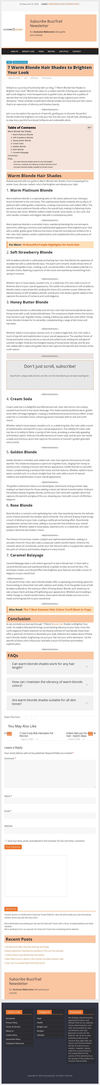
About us (10, 1031)
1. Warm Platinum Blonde (22, 134)
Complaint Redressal (15, 1043)
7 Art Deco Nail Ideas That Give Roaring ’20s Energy (26, 947)
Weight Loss (28, 51)
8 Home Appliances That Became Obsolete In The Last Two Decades (33, 951)
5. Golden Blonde (18, 146)
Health (14, 51)
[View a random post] (93, 51)
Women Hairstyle (20, 62)
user (26, 78)
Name (8, 796)
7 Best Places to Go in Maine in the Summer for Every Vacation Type (63, 5)
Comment (10, 758)
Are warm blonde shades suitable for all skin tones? (33, 167)
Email (7, 811)
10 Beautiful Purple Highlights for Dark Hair (51, 244)
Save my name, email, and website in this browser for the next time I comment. (46, 841)
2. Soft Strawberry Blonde (22, 137)
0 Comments (46, 78)
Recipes (51, 51)
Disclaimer (10, 1018)
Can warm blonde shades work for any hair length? (33, 161)
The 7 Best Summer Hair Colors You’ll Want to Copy (57, 609)
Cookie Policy (11, 1035)
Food (41, 51)
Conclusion (13, 155)
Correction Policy (13, 1039)
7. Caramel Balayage (20, 152)
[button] (88, 127)
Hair (9, 62)
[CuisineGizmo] (6, 51)
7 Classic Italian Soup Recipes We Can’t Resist (24, 955)
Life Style (63, 51)
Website (8, 826)
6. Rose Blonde (17, 149)
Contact (77, 51)
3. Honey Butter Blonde (21, 140)
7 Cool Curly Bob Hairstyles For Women (25, 735)
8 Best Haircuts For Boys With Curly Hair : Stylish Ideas (74, 735)
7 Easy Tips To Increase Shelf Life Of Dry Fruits (24, 963)
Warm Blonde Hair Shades (19, 131)
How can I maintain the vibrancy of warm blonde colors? (35, 164)
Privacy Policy (11, 1022)
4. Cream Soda (17, 143)
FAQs (10, 158)
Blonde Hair (57, 624)
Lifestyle (40, 1035)
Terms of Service (13, 1027)
